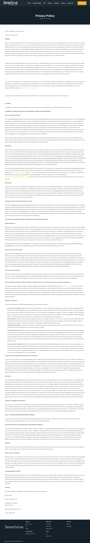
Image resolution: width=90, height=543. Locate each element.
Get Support (48, 524)
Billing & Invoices (49, 528)
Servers (50, 3)
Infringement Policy (66, 286)
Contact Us (70, 3)
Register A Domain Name (30, 533)
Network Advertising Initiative (18, 172)
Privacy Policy (48, 536)
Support (63, 3)
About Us (68, 524)
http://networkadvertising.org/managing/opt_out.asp (16, 176)
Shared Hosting (37, 3)
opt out (31, 172)
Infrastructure (69, 526)
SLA (47, 533)
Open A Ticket (48, 526)
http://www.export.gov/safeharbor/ (29, 88)
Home (29, 3)
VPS (44, 3)
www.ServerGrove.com (24, 45)
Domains (56, 3)
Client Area (82, 3)
